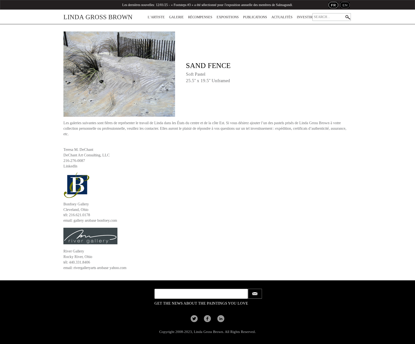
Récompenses (200, 17)
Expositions (228, 17)
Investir (304, 17)
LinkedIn (70, 166)
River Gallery (73, 251)
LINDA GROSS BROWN (98, 17)
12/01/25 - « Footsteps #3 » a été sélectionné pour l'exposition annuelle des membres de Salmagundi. (224, 5)
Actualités (282, 17)
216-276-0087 (74, 161)
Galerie (176, 17)
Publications (255, 17)
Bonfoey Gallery (76, 204)
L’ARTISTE (156, 17)
